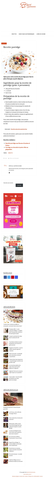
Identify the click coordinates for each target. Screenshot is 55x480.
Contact (41, 476)
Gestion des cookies (23, 476)
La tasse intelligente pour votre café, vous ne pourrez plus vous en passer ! (15, 432)
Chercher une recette (8, 182)
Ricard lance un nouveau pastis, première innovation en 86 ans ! (15, 450)
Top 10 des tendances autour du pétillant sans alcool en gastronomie (15, 343)
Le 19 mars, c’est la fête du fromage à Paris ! (15, 412)
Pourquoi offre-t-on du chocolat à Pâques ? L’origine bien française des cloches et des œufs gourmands (15, 331)
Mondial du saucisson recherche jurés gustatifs (11, 408)
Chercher (19, 185)
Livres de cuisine (41, 34)
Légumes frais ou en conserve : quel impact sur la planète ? (16, 371)
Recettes (14, 34)
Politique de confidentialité (33, 476)
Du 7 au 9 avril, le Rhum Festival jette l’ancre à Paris (15, 437)
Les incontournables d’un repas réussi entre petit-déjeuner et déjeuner (15, 367)
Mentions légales (15, 476)
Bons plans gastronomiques (26, 34)
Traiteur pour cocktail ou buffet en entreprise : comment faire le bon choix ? (12, 325)
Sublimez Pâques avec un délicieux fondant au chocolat (16, 460)
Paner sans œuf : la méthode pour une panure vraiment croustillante (15, 355)
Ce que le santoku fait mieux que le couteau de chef (15, 336)
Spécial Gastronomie (14, 158)
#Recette (10, 153)
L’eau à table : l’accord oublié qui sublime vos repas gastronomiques (15, 378)
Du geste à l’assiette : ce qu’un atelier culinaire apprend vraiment (16, 349)
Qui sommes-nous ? (27, 474)
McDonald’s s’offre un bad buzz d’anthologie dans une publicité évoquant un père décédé (15, 426)
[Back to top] (53, 478)
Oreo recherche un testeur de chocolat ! (15, 418)
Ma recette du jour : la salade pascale (15, 454)
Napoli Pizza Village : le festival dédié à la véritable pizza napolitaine (15, 444)
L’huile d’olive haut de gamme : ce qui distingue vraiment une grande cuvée (16, 361)
